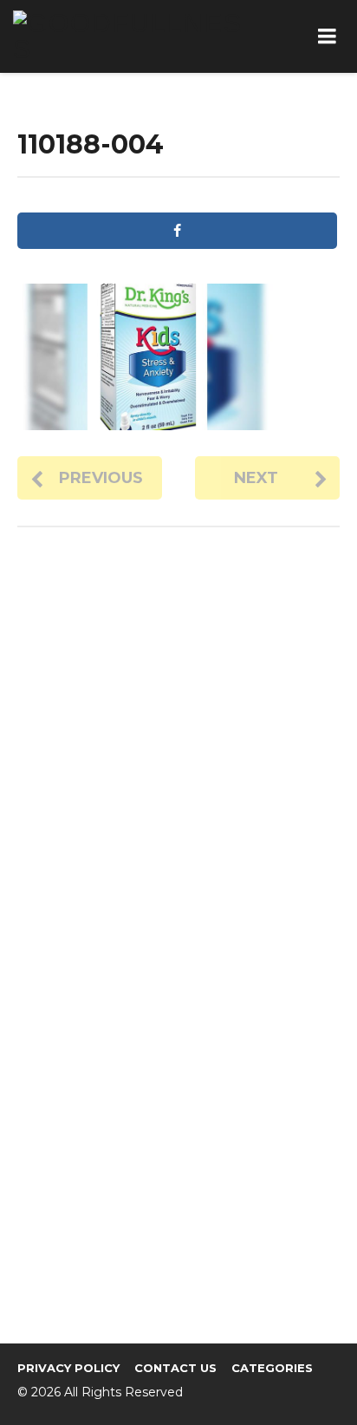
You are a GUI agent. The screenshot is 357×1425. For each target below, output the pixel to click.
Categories (272, 1368)
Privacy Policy (68, 1368)
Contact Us (175, 1368)
